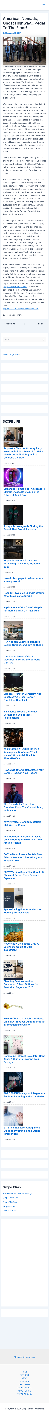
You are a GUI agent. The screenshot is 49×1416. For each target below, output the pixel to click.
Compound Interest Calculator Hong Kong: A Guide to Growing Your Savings (24, 1059)
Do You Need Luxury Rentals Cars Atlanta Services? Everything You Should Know (23, 857)
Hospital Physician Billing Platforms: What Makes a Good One (24, 594)
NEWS (24, 1378)
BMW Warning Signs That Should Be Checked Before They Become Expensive (24, 875)
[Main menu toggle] (43, 5)
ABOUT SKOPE (24, 1391)
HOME (24, 1372)
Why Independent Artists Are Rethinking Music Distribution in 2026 (22, 563)
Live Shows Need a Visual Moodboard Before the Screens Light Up (22, 659)
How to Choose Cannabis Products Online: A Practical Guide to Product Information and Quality (24, 1021)
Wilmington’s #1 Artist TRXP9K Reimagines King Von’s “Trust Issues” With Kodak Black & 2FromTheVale (21, 753)
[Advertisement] (24, 1262)
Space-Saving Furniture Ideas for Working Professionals (23, 911)
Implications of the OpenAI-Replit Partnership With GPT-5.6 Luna (23, 609)
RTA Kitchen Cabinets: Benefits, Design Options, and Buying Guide (23, 643)
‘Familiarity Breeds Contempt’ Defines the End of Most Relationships (21, 714)
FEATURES (24, 1375)
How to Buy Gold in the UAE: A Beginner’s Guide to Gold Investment (21, 946)
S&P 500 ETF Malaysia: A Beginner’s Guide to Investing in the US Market (24, 1095)
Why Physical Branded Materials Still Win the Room (22, 823)
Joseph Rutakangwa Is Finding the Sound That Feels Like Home (23, 528)
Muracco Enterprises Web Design (17, 1193)
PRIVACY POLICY (24, 1394)
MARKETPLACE (25, 1388)
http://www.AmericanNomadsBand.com (20, 309)
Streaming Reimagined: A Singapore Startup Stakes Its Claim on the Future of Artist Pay (24, 491)
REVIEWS (24, 1381)
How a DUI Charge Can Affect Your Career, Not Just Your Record (24, 771)
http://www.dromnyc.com (15, 286)
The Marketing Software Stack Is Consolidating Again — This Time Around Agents (23, 839)
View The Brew (9, 1210)
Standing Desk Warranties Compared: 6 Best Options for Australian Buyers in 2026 (21, 984)
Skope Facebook (10, 1198)
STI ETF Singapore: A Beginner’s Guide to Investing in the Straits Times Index (22, 1130)
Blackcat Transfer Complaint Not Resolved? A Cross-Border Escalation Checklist (22, 696)
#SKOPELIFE (24, 1384)
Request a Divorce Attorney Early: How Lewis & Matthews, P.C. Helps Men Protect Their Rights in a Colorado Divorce (24, 453)
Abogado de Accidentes (24, 1357)
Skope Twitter (9, 1206)
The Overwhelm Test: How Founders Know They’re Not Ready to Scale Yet (24, 807)
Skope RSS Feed (10, 1202)
